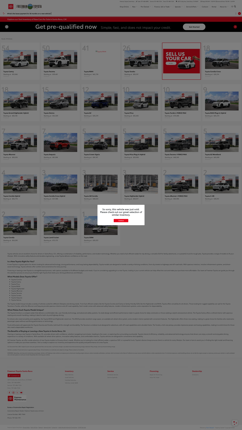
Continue (121, 220)
